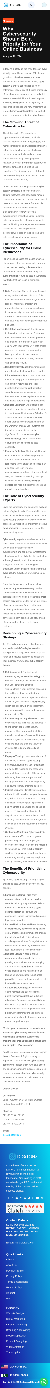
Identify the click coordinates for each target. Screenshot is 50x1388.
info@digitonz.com (24, 1242)
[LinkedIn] (17, 1198)
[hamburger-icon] (44, 5)
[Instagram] (21, 1198)
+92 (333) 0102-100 (18, 1375)
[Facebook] (8, 1198)
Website (9, 21)
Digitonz (23, 1382)
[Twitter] (12, 1198)
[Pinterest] (25, 1198)
